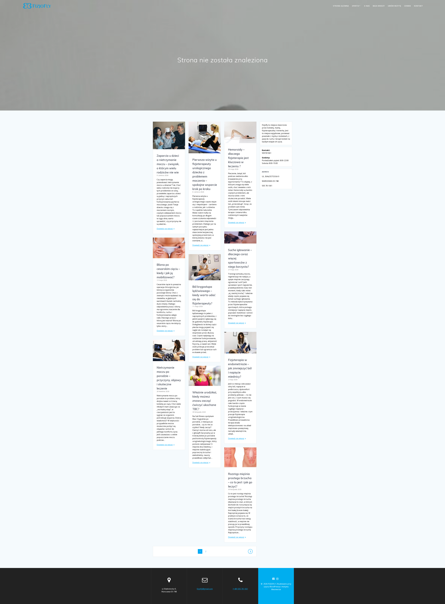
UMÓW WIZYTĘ (394, 6)
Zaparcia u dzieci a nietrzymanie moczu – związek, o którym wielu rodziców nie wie (168, 164)
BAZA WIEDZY (379, 6)
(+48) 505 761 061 (240, 589)
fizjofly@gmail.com (205, 589)
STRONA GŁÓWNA (341, 6)
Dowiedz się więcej (165, 228)
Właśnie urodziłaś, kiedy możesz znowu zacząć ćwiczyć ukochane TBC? (204, 401)
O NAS (367, 6)
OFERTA (355, 6)
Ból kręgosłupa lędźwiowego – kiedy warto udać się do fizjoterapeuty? (203, 295)
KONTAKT (418, 6)
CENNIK (407, 6)
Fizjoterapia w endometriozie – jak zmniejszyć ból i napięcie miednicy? (240, 368)
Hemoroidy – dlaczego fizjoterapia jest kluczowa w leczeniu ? (238, 158)
